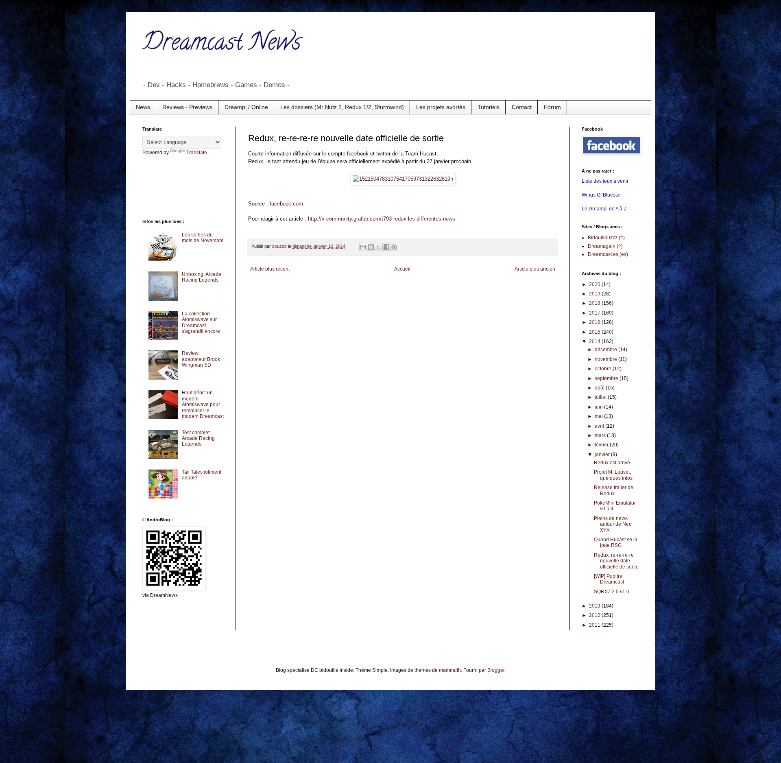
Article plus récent (270, 269)
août (600, 388)
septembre (607, 378)
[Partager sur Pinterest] (394, 247)
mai (599, 416)
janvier (603, 454)
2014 (595, 341)
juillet (601, 397)
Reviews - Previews (187, 107)
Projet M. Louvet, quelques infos (613, 475)
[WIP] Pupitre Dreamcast (609, 579)
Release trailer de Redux (613, 490)
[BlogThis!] (371, 247)
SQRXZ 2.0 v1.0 (611, 592)
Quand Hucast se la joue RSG (615, 542)
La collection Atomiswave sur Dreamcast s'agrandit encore (201, 322)
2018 (595, 303)
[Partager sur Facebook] (386, 247)
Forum (552, 107)
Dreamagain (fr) (605, 246)
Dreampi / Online (246, 107)
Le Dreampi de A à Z (604, 209)
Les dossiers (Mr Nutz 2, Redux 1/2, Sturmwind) (342, 107)
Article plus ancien (535, 269)
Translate (196, 152)
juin (599, 407)
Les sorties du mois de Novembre (203, 237)
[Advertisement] (174, 186)
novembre (606, 359)
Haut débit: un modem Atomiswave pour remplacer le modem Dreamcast (203, 404)
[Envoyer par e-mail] (363, 247)
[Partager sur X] (379, 247)
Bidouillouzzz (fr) (606, 237)
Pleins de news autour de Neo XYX (613, 524)
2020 (595, 284)
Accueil (402, 269)
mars (601, 435)
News (143, 107)
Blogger (495, 670)
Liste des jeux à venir (605, 181)
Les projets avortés (440, 107)
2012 (595, 615)
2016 (595, 322)
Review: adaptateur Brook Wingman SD (201, 359)
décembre (606, 349)
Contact (522, 107)
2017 (595, 313)
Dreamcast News (221, 44)
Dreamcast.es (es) (608, 254)
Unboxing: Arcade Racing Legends (201, 277)
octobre (604, 369)
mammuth (450, 670)
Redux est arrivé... (614, 463)
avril (600, 426)
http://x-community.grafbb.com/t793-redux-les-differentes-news (381, 219)
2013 (595, 606)
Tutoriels (489, 107)
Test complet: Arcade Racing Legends (198, 438)
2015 (595, 332)
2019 (595, 294)
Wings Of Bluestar (601, 195)
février (602, 445)
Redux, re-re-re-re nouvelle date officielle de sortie (616, 561)
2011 (595, 625)
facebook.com (286, 204)
